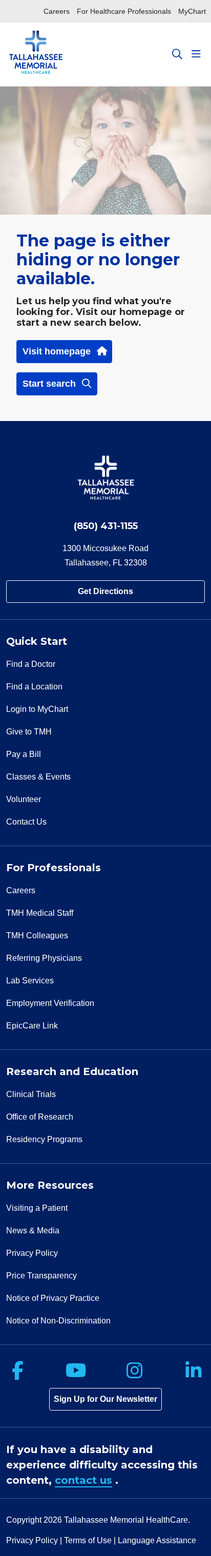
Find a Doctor (30, 664)
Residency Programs (44, 1139)
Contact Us (26, 821)
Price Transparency (41, 1275)
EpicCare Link (32, 1025)
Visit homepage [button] (57, 351)
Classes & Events (38, 776)
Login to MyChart (37, 709)
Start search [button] (49, 384)
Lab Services (30, 980)
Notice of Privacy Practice (52, 1298)
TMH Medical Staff (39, 913)
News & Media (32, 1230)
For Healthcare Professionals (124, 11)
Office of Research (39, 1116)
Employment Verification (50, 1003)
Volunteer (23, 799)
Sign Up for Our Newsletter (105, 1399)
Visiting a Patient (37, 1208)
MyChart (192, 11)
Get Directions (105, 591)
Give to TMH (29, 731)
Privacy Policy (32, 1253)
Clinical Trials (31, 1094)
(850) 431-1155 (106, 526)
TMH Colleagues (37, 935)
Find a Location (34, 686)
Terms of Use (88, 1540)
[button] (198, 54)
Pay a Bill (23, 754)
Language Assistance (157, 1540)
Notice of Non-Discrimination (58, 1320)
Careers (57, 11)
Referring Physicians (44, 958)
